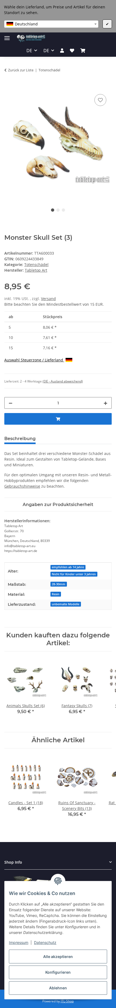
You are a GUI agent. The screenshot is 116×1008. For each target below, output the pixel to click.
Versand (48, 298)
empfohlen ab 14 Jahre (68, 567)
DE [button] (29, 51)
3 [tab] (63, 210)
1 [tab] (52, 210)
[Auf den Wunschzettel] (100, 100)
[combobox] (51, 24)
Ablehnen (58, 988)
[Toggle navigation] (7, 35)
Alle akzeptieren (58, 956)
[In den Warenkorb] (8, 87)
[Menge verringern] (10, 402)
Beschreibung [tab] (20, 438)
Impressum (18, 942)
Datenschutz (45, 942)
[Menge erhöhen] (105, 402)
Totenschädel (36, 264)
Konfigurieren (58, 972)
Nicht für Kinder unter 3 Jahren (74, 574)
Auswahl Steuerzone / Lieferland (34, 359)
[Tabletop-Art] (31, 38)
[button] (62, 50)
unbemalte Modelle (65, 604)
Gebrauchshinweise (22, 486)
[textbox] (51, 24)
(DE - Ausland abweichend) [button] (63, 381)
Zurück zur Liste (20, 70)
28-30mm (58, 584)
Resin (55, 594)
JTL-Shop (67, 1001)
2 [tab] (58, 210)
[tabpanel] (58, 144)
